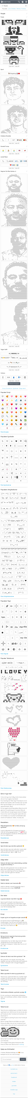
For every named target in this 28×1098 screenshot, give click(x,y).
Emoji (4, 388)
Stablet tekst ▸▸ (5, 891)
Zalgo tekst (22, 388)
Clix (12, 1065)
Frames (23, 8)
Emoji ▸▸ (3, 928)
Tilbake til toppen (14, 383)
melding (21, 1044)
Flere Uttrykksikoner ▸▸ (7, 596)
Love (9, 8)
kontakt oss (14, 1069)
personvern (14, 1073)
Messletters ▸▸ (5, 838)
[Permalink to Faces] (26, 17)
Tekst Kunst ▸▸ (5, 984)
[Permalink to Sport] (26, 69)
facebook (14, 1077)
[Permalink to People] (26, 13)
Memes (19, 8)
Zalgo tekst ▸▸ (5, 875)
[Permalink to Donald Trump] (26, 146)
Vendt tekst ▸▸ (5, 855)
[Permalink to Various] (26, 373)
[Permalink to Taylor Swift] (26, 349)
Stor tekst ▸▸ (4, 909)
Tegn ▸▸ (3, 1001)
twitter (14, 1081)
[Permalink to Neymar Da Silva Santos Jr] (26, 171)
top (14, 1094)
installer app (14, 1089)
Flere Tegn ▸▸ (4, 653)
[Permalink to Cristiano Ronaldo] (26, 136)
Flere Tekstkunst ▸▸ (6, 788)
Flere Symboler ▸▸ (6, 485)
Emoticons (9, 388)
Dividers (13, 8)
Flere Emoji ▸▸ (5, 432)
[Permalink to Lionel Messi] (26, 156)
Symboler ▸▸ (4, 965)
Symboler (15, 388)
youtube (14, 1085)
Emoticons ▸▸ (4, 948)
